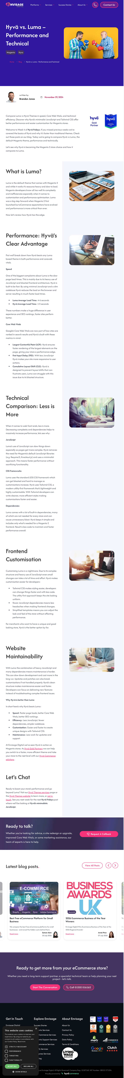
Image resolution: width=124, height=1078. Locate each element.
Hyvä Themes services (38, 799)
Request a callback (99, 841)
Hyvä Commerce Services (44, 1042)
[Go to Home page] (15, 5)
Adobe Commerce (48, 919)
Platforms (34, 4)
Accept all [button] (12, 1066)
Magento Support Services (45, 1046)
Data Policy (66, 1046)
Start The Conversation (44, 994)
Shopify (16, 919)
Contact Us (107, 5)
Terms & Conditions (69, 1051)
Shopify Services (40, 1056)
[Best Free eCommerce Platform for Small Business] (34, 905)
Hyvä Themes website (22, 803)
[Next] (113, 873)
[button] (20, 1071)
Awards (72, 919)
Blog (20, 62)
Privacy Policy (67, 1042)
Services (47, 4)
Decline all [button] (28, 1066)
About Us (81, 4)
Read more (14, 941)
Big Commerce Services (43, 1051)
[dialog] (20, 1051)
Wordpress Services (41, 1060)
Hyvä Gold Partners (33, 755)
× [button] (36, 1029)
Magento (11, 52)
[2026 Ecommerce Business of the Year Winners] (90, 905)
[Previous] (107, 873)
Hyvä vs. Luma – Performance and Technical (42, 62)
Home (12, 62)
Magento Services (41, 1037)
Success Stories (64, 4)
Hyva (21, 52)
